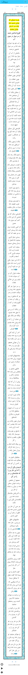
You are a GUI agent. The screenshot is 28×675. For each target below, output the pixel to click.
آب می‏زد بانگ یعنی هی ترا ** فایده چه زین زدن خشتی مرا (14, 108)
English (17, 6)
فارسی (25, 6)
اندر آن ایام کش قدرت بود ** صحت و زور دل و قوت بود (14, 335)
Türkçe (21, 6)
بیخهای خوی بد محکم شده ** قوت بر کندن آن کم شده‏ (14, 460)
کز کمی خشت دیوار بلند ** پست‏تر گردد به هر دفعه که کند (14, 230)
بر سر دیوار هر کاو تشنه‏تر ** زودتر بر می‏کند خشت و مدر (14, 289)
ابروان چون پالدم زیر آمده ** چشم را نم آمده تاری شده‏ (14, 424)
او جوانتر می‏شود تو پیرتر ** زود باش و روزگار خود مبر (14, 637)
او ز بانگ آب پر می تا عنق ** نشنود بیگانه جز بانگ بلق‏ (14, 312)
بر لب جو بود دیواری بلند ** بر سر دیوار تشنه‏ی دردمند (14, 46)
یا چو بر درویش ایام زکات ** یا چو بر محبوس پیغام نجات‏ (14, 168)
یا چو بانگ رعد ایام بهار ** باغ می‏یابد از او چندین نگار (14, 158)
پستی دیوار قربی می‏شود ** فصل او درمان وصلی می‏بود (14, 240)
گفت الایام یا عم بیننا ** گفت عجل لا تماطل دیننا (14, 575)
